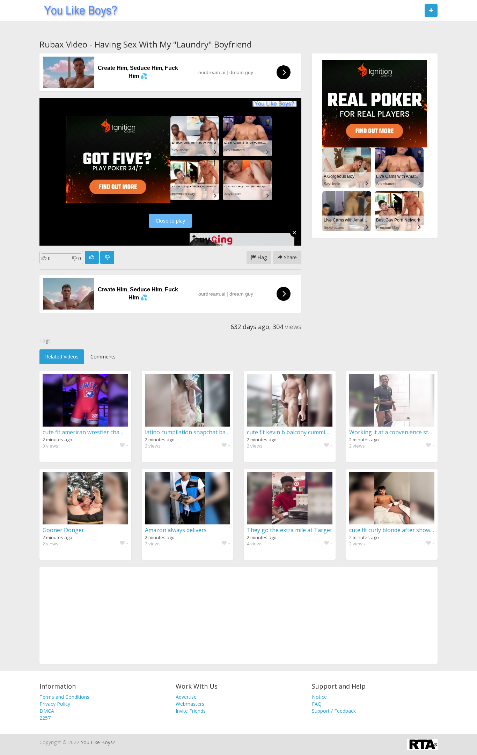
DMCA (46, 710)
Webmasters (190, 703)
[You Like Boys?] (78, 10)
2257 (45, 717)
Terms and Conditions (64, 697)
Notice (319, 697)
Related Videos (62, 356)
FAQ (317, 703)
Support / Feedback (334, 710)
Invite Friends (191, 710)
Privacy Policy (54, 703)
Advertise (186, 697)
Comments (103, 356)
